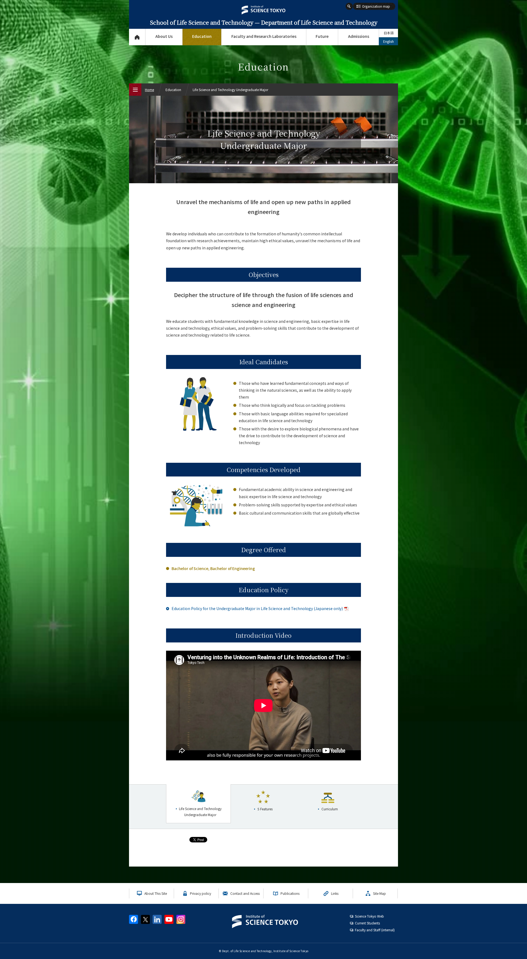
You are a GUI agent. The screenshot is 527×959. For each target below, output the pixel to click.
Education (202, 36)
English (388, 41)
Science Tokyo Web (369, 916)
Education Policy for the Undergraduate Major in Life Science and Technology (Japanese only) (257, 608)
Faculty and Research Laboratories (263, 36)
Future (322, 36)
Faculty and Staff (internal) (375, 929)
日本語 (389, 32)
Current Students (367, 923)
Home (149, 89)
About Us (164, 36)
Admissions (358, 36)
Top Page (137, 37)
